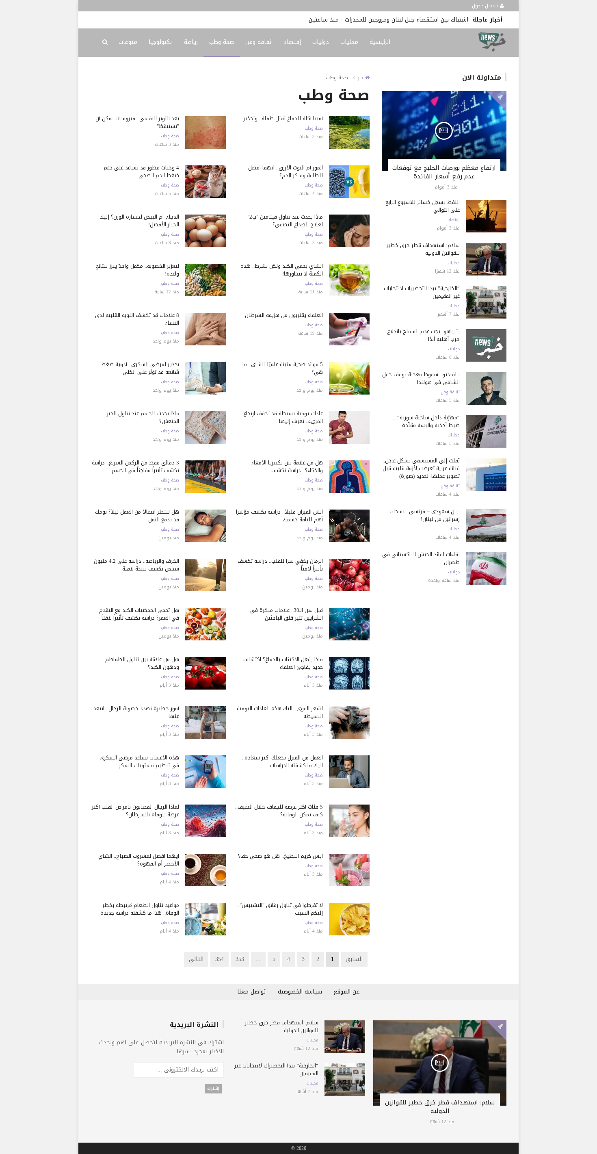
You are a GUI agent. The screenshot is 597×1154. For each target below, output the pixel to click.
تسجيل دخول (486, 5)
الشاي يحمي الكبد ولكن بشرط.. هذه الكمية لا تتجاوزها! (281, 270)
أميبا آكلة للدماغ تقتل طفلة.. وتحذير (283, 118)
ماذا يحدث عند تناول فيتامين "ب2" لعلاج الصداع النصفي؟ (285, 221)
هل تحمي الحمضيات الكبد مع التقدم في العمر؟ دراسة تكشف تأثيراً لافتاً (139, 614)
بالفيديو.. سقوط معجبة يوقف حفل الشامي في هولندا (421, 378)
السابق (354, 959)
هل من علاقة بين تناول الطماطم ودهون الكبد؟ (142, 663)
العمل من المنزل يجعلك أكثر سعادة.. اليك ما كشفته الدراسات (282, 761)
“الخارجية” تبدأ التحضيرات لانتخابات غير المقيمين (422, 292)
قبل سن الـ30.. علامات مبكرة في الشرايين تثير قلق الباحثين (286, 614)
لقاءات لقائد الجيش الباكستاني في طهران (421, 558)
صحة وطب (221, 42)
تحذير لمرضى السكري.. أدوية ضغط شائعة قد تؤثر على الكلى (140, 368)
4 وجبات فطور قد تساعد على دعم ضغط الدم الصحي (141, 171)
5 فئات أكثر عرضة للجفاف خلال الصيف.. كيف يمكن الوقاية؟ (279, 811)
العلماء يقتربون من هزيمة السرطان (284, 315)
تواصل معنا (251, 991)
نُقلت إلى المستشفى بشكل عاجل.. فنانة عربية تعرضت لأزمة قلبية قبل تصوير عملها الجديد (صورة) (421, 468)
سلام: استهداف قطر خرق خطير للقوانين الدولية (423, 249)
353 (240, 959)
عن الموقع (346, 991)
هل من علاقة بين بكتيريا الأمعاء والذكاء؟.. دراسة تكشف (287, 466)
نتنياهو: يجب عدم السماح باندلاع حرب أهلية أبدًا (423, 335)
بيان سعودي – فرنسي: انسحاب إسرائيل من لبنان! (424, 515)
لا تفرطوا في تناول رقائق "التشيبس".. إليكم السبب (280, 909)
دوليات (320, 42)
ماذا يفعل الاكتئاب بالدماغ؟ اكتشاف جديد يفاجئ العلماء (283, 663)
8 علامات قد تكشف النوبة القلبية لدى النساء (137, 319)
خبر (361, 77)
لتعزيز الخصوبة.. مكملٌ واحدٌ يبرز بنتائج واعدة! (137, 270)
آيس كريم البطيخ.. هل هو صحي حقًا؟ (280, 856)
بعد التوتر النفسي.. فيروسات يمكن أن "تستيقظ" (137, 122)
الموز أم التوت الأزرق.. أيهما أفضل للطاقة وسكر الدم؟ (285, 171)
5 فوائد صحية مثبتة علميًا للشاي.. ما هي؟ (282, 368)
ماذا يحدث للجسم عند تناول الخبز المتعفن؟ (143, 417)
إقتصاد (292, 42)
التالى (196, 959)
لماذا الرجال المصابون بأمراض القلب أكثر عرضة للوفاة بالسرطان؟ (135, 811)
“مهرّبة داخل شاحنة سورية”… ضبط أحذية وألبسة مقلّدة (426, 421)
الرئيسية (380, 42)
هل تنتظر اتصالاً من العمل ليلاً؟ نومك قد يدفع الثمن (137, 516)
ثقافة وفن (258, 42)
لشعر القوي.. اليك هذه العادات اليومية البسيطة (280, 712)
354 (219, 959)
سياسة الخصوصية (300, 991)
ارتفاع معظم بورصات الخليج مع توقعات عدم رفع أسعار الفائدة (444, 172)
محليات (349, 42)
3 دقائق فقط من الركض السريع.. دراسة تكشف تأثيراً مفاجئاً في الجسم (135, 466)
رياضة (191, 42)
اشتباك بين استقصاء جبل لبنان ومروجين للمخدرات (406, 19)
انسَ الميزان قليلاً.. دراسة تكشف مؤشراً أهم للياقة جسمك (279, 516)
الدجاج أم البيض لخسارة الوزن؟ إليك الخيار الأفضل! (139, 221)
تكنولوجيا (161, 42)
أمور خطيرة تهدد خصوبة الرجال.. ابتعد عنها (136, 712)
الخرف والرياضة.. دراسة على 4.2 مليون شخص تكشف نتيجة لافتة (136, 565)
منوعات (128, 42)
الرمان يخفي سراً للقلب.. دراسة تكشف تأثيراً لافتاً (280, 565)
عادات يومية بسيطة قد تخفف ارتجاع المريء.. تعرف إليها (283, 417)
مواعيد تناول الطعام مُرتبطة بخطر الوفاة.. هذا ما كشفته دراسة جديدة (139, 909)
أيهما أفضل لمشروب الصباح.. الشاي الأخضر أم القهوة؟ (138, 860)
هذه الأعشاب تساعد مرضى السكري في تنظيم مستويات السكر (139, 761)
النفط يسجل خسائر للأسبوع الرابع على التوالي (422, 206)
